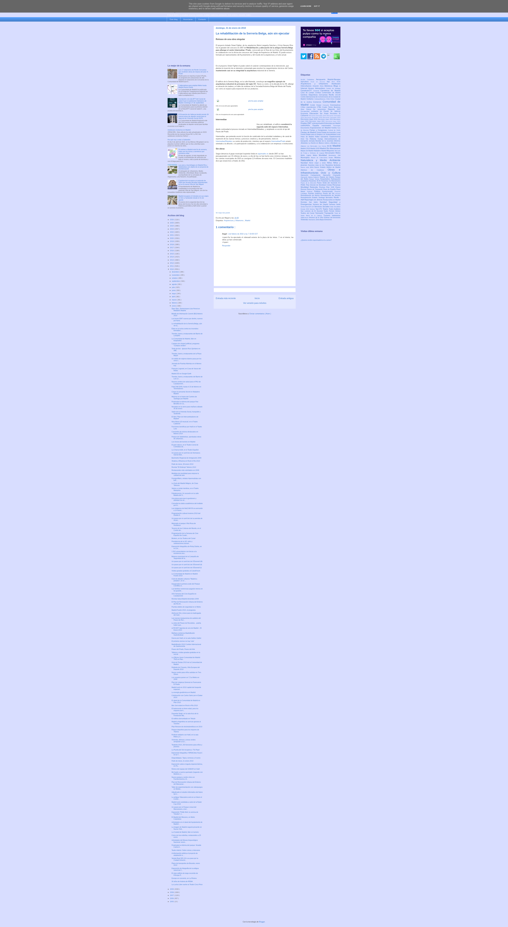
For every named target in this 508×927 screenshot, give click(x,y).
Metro (337, 153)
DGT (338, 109)
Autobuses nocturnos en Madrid (179, 130)
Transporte (329, 213)
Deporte (332, 109)
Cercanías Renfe (327, 95)
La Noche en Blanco (317, 143)
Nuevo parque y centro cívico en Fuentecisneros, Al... (183, 778)
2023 (172, 229)
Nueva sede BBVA (307, 167)
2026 (172, 220)
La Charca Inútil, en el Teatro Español (185, 450)
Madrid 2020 (315, 148)
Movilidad (324, 155)
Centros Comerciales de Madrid (328, 93)
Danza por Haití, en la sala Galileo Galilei (186, 638)
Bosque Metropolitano (317, 88)
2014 (172, 257)
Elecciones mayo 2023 (333, 121)
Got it (317, 6)
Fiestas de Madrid (309, 132)
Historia (314, 139)
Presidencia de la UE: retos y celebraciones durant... (182, 542)
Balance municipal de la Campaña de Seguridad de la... (185, 557)
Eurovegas (336, 125)
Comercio (318, 102)
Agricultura (305, 82)
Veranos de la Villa (316, 217)
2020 (172, 238)
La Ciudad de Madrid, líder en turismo (185, 832)
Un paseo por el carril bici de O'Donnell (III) (187, 561)
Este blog (174, 19)
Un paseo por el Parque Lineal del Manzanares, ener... (184, 808)
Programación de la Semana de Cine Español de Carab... (185, 534)
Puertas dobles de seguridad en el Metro (186, 607)
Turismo (327, 215)
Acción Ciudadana (308, 79)
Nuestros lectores (333, 165)
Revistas (305, 202)
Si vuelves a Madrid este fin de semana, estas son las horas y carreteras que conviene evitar (192, 151)
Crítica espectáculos (309, 107)
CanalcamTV (307, 90)
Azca (322, 86)
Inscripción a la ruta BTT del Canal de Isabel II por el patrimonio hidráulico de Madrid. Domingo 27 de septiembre (192, 101)
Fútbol (318, 137)
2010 (172, 269)
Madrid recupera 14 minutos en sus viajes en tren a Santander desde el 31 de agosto (193, 198)
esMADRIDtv (307, 125)
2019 (172, 241)
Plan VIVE (330, 187)
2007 (172, 895)
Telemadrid (319, 213)
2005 (172, 902)
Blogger (262, 922)
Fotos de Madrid (308, 137)
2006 (172, 898)
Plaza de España (329, 189)
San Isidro (314, 202)
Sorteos (313, 209)
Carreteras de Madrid (330, 90)
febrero (174, 303)
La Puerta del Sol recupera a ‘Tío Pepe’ (186, 750)
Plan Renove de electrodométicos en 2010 (187, 727)
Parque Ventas (314, 179)
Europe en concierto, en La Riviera (184, 878)
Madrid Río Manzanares (330, 148)
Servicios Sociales (322, 206)
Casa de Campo (308, 93)
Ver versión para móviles (254, 303)
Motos (316, 155)
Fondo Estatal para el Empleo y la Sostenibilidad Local (320, 134)
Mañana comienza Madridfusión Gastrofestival (183, 634)
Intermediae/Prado (278, 141)
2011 (172, 266)
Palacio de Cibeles (327, 177)
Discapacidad (306, 111)
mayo (174, 294)
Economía (305, 113)
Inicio (257, 298)
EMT (310, 123)
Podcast (310, 191)
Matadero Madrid (320, 151)
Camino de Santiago (333, 88)
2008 (172, 892)
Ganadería (325, 137)
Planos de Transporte (315, 189)
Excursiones (305, 128)
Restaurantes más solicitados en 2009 (185, 470)
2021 (172, 235)
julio (173, 287)
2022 (172, 232)
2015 (172, 254)
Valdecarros (305, 217)
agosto (174, 284)
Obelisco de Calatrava (314, 170)
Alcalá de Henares (318, 81)
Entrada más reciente (226, 298)
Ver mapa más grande (223, 213)
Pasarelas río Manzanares (330, 181)
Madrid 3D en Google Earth (181, 374)
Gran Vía (305, 139)
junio (174, 290)
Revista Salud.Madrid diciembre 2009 (185, 599)
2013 (172, 260)
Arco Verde (336, 81)
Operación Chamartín (331, 175)
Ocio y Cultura (330, 172)
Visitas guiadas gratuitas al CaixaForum (186, 571)
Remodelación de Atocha (311, 195)
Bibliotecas (329, 86)
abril (173, 297)
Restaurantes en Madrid (331, 200)
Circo (332, 99)
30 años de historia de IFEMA (182, 881)
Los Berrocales (312, 146)
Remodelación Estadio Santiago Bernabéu (317, 197)
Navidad (305, 163)
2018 (172, 244)
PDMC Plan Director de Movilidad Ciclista (316, 185)
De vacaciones (320, 109)
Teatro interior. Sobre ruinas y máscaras (186, 850)
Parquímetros (325, 179)
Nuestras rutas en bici (316, 165)
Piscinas (322, 187)
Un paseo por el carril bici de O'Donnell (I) (187, 568)
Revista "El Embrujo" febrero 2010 (184, 467)
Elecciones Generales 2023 (331, 117)
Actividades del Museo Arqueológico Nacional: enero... (185, 841)
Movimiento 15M (334, 155)
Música (337, 157)
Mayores (331, 151)
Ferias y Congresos (319, 130)
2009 (172, 889)
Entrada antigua (286, 298)
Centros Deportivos (310, 95)
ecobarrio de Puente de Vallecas (325, 111)
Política (318, 191)
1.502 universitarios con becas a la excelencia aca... (184, 552)
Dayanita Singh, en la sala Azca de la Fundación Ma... (185, 714)
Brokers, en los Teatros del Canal (183, 538)
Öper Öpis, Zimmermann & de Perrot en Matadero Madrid (186, 309)
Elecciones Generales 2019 (314, 117)
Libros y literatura (331, 143)
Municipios (306, 157)
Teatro (326, 209)
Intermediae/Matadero (224, 141)
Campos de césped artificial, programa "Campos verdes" (185, 344)
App (329, 82)
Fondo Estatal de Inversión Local (328, 132)
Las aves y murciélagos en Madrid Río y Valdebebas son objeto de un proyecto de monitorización (193, 167)
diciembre (175, 272)
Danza (309, 109)
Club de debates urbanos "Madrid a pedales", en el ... (184, 580)
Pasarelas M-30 (315, 181)
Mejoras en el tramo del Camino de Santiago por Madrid (184, 397)
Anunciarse (188, 19)
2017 (172, 247)
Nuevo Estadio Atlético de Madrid (327, 167)
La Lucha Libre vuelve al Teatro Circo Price (187, 884)
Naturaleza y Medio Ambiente (320, 160)
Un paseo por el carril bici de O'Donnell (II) (187, 565)
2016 (172, 251)
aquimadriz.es (263, 154)
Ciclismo (310, 99)
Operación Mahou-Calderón (310, 177)
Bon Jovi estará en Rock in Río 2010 (185, 705)
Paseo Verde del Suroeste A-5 (328, 183)
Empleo (304, 123)
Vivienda (304, 219)
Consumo (326, 105)
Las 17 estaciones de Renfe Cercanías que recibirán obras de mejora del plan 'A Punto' (193, 72)
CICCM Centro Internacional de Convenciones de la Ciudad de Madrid (320, 97)
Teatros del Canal (308, 213)
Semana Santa (334, 204)
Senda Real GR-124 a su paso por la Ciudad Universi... (185, 859)
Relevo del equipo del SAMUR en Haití (186, 769)
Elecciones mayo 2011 (309, 119)
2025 (172, 223)
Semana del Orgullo (321, 204)
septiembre (176, 281)
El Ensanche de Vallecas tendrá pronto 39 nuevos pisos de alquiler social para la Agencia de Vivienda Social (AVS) (193, 116)
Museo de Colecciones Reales (322, 157)
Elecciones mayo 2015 (325, 119)
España (317, 125)
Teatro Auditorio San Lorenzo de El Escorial (320, 210)
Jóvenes (305, 143)
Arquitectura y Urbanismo (234, 220)
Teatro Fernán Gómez (332, 211)
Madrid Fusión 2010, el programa (184, 610)
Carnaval (316, 90)
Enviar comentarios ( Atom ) (260, 314)
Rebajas (337, 193)
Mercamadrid (330, 153)
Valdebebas (336, 215)
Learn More (305, 6)
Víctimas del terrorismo (332, 217)
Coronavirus (335, 105)
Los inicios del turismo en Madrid (183, 442)
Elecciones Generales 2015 (318, 115)
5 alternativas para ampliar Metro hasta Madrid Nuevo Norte (192, 86)
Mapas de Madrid (307, 151)
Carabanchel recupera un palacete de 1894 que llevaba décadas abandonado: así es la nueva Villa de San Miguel (193, 182)
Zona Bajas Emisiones (324, 220)
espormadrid (327, 125)
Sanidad (324, 202)
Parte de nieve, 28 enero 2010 (182, 464)
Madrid (247, 220)
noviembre (176, 275)
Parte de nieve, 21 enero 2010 (182, 761)
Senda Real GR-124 (307, 206)
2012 (172, 263)
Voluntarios (312, 219)
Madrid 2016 (305, 148)
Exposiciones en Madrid (320, 128)
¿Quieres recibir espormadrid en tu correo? (316, 240)
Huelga (321, 139)
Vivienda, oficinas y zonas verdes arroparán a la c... (184, 741)
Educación (315, 113)
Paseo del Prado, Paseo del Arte (183, 649)
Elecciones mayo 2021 (317, 121)
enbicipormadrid (318, 123)
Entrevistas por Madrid (332, 123)
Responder (226, 246)
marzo (174, 300)
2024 (172, 226)
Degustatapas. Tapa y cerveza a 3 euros (186, 758)
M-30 (330, 146)
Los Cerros (322, 146)
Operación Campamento (312, 175)
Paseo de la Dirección (309, 183)
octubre (175, 278)
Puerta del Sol (329, 193)
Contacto (202, 19)
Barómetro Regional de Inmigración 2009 (186, 458)
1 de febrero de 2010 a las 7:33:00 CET (243, 234)
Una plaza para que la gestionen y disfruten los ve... (184, 499)
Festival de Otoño (334, 130)
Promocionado (328, 191)
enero (174, 306)
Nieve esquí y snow (318, 163)
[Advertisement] (188, 43)
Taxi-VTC (319, 209)
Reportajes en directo (313, 200)
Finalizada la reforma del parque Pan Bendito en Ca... (185, 402)
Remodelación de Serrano (330, 195)
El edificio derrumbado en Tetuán (183, 719)
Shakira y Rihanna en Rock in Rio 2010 (186, 461)
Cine (328, 99)
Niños (330, 163)
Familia (334, 128)
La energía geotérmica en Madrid (184, 692)
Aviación (316, 86)
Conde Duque (316, 105)
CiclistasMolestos (320, 99)
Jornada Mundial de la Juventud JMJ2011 (325, 141)
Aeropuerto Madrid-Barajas (328, 79)
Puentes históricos (315, 193)
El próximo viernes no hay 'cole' (183, 641)
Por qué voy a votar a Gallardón (179, 140)
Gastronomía (334, 136)
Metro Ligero (307, 155)
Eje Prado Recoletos (329, 113)
